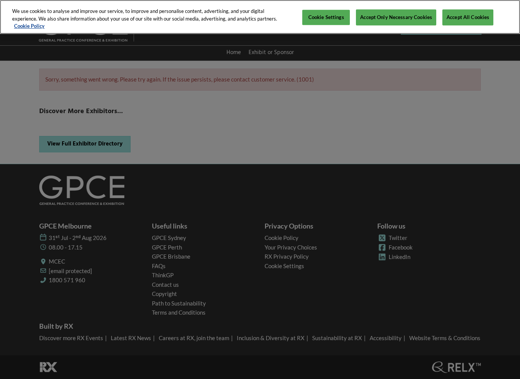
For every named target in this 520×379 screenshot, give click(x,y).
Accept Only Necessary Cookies (396, 17)
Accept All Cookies (468, 17)
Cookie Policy (29, 26)
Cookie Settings (326, 17)
